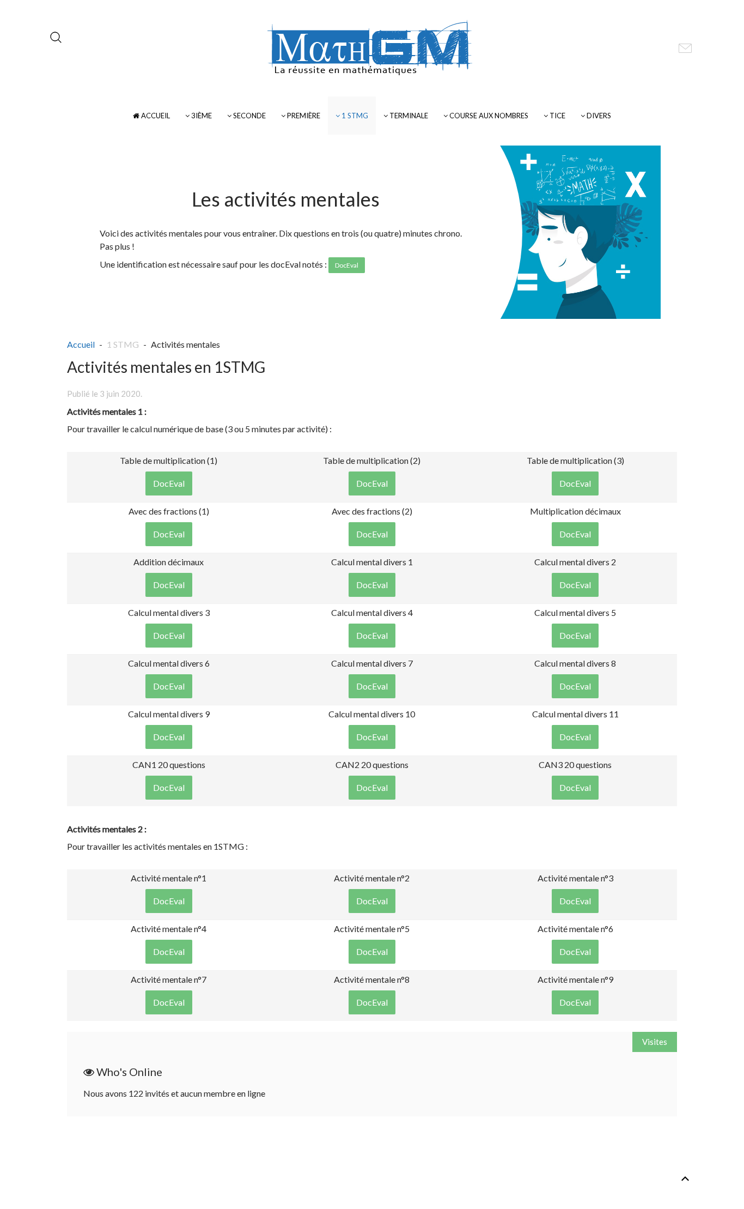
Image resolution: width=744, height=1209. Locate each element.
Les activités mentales (286, 199)
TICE (556, 115)
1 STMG (354, 115)
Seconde (248, 115)
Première (302, 115)
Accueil (154, 115)
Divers (598, 115)
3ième (201, 115)
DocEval (169, 483)
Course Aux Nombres (488, 115)
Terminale (408, 115)
